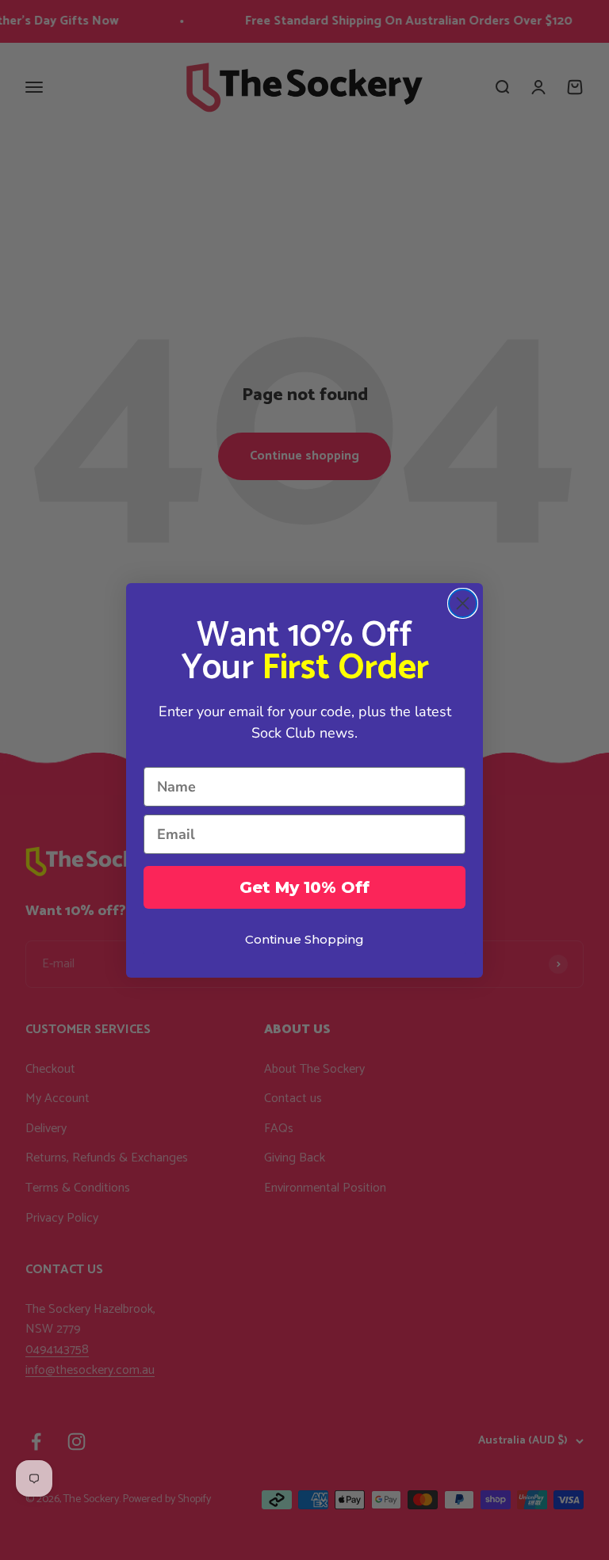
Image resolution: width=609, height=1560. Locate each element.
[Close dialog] (463, 603)
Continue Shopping (304, 939)
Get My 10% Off (304, 887)
